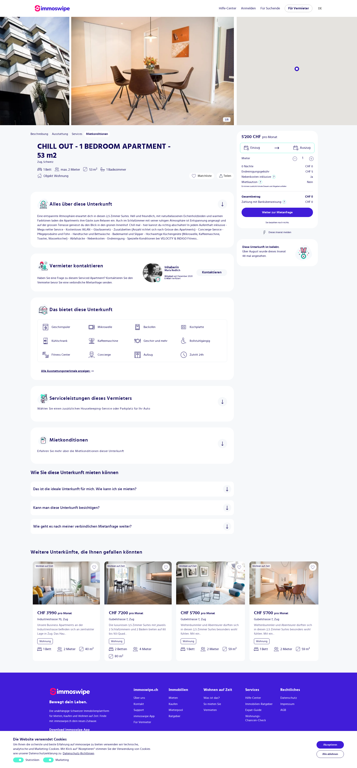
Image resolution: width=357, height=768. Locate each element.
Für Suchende (270, 8)
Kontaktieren (212, 272)
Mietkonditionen (97, 133)
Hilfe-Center (227, 8)
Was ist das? (212, 697)
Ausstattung (60, 133)
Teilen (226, 175)
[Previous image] (38, 583)
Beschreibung (39, 133)
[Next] (5, 71)
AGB (283, 710)
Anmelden (248, 8)
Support (139, 710)
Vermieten (210, 710)
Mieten (173, 697)
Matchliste (205, 175)
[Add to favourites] (94, 567)
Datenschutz (288, 697)
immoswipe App (144, 716)
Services (77, 133)
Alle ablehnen (330, 754)
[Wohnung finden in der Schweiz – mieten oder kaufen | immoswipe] (52, 8)
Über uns (139, 697)
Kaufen (173, 704)
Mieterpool (176, 710)
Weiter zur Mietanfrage (277, 212)
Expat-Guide (253, 710)
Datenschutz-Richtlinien (78, 753)
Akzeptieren (330, 744)
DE (320, 8)
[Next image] (94, 583)
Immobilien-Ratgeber (258, 704)
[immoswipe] (87, 692)
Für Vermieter (298, 8)
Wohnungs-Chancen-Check (255, 718)
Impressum (287, 704)
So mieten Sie (212, 704)
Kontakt (139, 704)
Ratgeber (174, 716)
